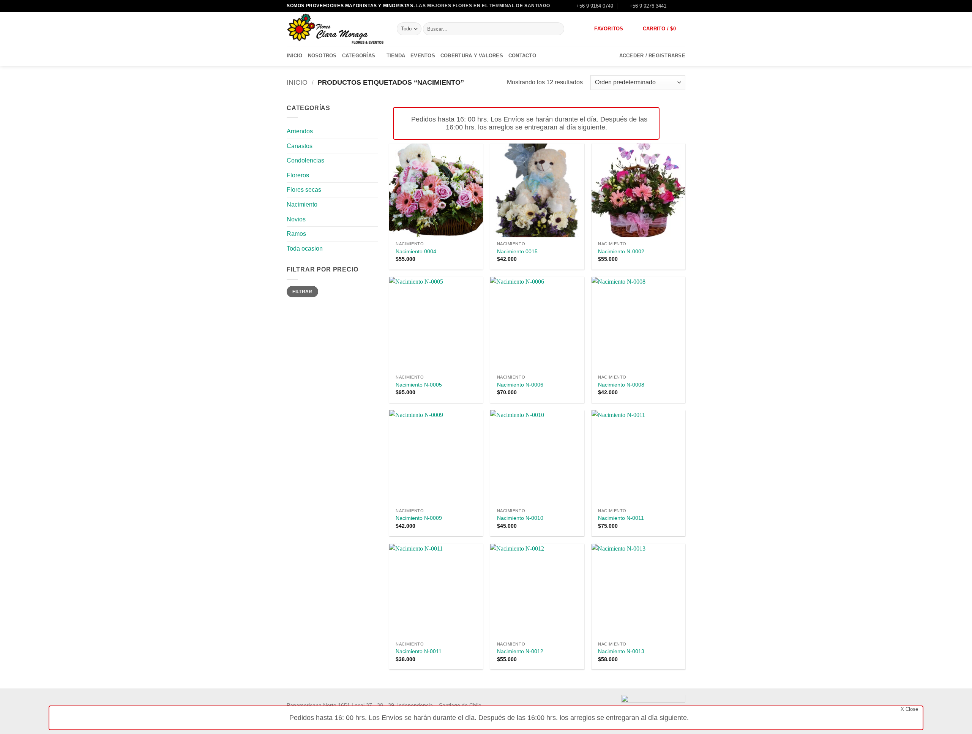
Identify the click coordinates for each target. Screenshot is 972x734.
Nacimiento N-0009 (419, 518)
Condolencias (305, 160)
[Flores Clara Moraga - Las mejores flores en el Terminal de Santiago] (336, 29)
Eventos (422, 55)
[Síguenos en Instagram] (674, 5)
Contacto (522, 55)
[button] (664, 29)
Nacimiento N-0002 (621, 251)
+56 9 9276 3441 (648, 6)
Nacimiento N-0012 (520, 651)
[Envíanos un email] (681, 5)
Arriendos (300, 131)
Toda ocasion (305, 248)
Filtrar (302, 291)
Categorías (359, 55)
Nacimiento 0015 (517, 251)
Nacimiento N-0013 (621, 651)
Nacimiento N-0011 (621, 518)
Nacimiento (302, 204)
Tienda (396, 55)
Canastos (299, 146)
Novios (296, 219)
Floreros (298, 175)
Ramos (296, 233)
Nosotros (322, 55)
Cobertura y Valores (471, 55)
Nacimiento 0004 (416, 251)
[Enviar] (557, 28)
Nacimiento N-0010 (520, 518)
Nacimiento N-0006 (520, 385)
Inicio (295, 55)
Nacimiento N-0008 (621, 385)
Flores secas (304, 189)
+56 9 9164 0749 (594, 6)
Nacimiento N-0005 (419, 385)
